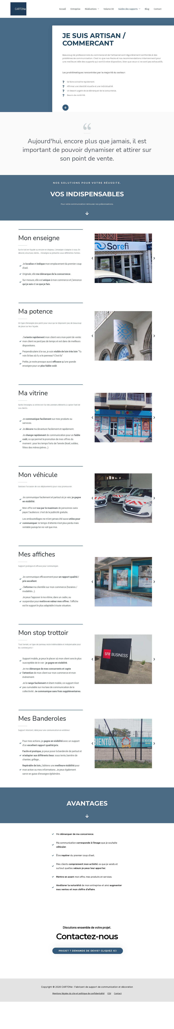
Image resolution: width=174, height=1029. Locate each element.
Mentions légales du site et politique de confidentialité (78, 993)
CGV (109, 993)
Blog (147, 8)
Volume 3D (109, 8)
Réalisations (91, 8)
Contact (157, 8)
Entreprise (75, 8)
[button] (92, 258)
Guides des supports (128, 8)
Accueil (62, 8)
